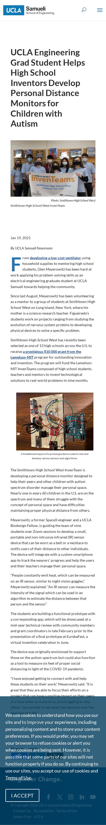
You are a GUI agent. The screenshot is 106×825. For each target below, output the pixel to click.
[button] (100, 13)
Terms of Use (18, 777)
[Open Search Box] (84, 10)
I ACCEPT (22, 795)
